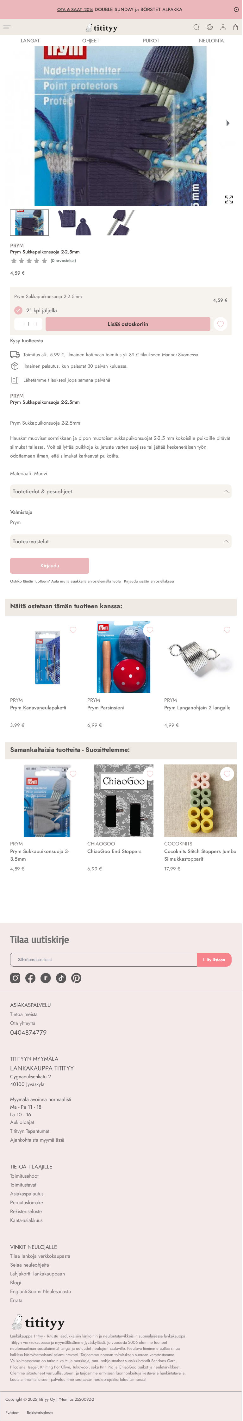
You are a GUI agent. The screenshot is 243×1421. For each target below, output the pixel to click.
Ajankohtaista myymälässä (37, 1140)
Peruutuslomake (26, 1202)
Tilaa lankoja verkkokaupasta (40, 1256)
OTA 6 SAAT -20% (76, 9)
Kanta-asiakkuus (26, 1220)
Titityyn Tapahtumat (29, 1131)
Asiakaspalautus (26, 1193)
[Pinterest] (76, 978)
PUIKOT (151, 40)
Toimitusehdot (24, 1176)
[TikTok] (61, 978)
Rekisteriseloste (26, 1211)
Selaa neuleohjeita (29, 1264)
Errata (16, 1300)
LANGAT (30, 40)
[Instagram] (15, 978)
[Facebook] (30, 978)
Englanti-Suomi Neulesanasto (40, 1291)
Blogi (15, 1282)
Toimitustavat (23, 1184)
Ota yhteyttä (22, 1023)
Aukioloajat (22, 1122)
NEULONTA (211, 40)
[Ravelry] (45, 978)
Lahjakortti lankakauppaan (37, 1273)
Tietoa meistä (24, 1014)
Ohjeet (90, 40)
